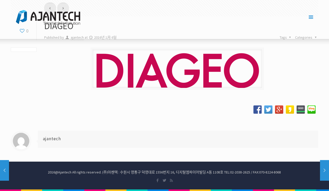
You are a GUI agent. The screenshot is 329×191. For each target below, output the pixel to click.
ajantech (52, 139)
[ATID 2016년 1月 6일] (4, 170)
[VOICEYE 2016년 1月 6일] (324, 170)
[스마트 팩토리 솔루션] (48, 17)
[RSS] (171, 180)
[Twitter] (164, 180)
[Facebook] (157, 180)
